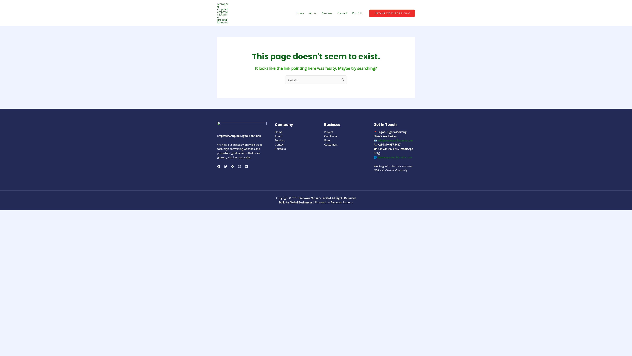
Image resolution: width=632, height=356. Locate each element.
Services (327, 13)
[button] (392, 13)
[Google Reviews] (232, 166)
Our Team (330, 136)
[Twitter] (225, 166)
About (313, 13)
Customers (331, 144)
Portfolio (357, 13)
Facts (327, 140)
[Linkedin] (246, 166)
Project (328, 132)
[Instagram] (239, 166)
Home (300, 13)
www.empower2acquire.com (395, 157)
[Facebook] (218, 166)
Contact (342, 13)
